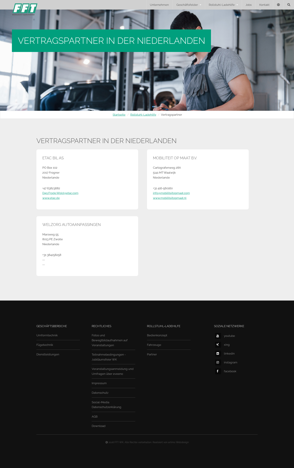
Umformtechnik (47, 335)
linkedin (229, 353)
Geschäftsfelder (187, 4)
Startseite (119, 114)
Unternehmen (159, 4)
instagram (230, 362)
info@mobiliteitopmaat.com (171, 193)
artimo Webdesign (178, 442)
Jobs (249, 4)
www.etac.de (51, 198)
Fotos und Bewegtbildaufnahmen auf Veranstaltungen (110, 340)
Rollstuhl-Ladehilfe (222, 4)
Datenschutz (100, 392)
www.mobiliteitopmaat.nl (169, 198)
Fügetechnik (44, 345)
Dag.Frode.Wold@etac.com (60, 193)
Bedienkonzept (157, 335)
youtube (229, 335)
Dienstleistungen (47, 354)
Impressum (99, 383)
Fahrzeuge (154, 345)
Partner (152, 354)
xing (227, 344)
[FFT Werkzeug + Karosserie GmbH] (18, 5)
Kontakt (264, 4)
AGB (94, 416)
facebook (230, 371)
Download (98, 426)
